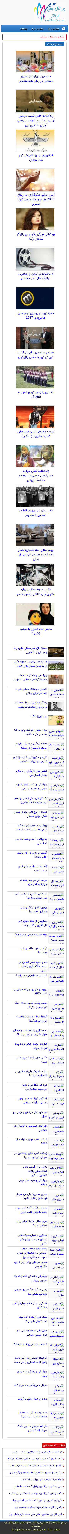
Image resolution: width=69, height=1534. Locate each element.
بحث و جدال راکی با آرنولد (32, 1399)
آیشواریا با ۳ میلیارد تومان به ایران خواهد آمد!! (31, 1018)
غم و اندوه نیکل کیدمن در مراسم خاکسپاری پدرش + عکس (33, 966)
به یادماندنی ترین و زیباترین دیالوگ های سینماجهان (36, 276)
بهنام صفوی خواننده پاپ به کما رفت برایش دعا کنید (30, 732)
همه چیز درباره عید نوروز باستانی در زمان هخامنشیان (36, 78)
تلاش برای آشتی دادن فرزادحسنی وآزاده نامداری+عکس (35, 1171)
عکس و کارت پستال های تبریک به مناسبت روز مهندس (38, 1507)
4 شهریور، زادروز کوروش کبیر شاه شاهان (36, 157)
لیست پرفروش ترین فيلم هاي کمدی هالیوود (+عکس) (35, 434)
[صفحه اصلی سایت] (63, 28)
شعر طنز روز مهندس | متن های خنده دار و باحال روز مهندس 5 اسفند (36, 1514)
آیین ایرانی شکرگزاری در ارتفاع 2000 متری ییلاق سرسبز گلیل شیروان (36, 199)
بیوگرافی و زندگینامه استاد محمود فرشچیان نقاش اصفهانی (30, 677)
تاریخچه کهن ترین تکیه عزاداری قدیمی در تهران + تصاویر (30, 759)
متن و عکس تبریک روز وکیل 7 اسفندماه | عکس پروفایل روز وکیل (38, 1487)
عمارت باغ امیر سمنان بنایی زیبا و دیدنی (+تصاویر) (30, 650)
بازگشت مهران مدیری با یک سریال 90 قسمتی (32, 1428)
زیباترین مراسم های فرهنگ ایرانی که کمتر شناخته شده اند (31, 827)
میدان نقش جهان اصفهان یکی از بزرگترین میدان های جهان (30, 664)
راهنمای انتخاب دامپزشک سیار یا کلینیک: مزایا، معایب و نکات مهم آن (35, 1466)
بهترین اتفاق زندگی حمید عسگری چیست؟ (33, 909)
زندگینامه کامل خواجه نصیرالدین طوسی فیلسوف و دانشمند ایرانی (36, 476)
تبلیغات (23, 29)
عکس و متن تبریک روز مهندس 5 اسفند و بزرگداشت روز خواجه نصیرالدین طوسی (35, 1494)
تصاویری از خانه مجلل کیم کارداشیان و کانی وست (33, 923)
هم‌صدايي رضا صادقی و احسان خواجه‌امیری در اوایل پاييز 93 (30, 1032)
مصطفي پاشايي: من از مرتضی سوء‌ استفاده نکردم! (31, 896)
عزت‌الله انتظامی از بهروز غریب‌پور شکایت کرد (34, 1087)
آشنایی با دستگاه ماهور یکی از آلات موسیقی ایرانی (31, 691)
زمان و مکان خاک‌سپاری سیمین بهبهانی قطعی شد (30, 1291)
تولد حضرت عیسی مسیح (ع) (31, 935)
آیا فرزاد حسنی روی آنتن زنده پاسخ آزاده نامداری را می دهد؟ (30, 1360)
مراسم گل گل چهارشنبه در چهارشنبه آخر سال (33, 882)
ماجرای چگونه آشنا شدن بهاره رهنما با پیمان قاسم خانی (31, 1210)
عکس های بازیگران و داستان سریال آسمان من (31, 773)
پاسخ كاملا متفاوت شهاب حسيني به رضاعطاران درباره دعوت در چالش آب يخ (32, 1253)
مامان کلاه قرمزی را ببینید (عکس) (36, 631)
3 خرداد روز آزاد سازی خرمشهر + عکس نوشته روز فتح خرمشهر (34, 1459)
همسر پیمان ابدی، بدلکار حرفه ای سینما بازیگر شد (30, 1005)
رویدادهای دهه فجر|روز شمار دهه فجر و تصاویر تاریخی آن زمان (36, 555)
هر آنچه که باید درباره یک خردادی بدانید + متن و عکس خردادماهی (37, 1452)
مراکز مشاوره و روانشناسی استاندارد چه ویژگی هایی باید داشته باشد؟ (36, 1473)
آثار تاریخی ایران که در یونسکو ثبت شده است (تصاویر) (31, 800)
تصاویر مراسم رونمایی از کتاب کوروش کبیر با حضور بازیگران (36, 355)
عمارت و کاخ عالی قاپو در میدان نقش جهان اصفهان (30, 814)
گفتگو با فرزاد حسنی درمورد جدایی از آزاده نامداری (32, 1100)
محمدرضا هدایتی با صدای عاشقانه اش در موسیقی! (33, 1414)
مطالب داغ (53, 29)
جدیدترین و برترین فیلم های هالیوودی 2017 (36, 315)
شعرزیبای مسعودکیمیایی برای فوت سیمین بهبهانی (31, 1332)
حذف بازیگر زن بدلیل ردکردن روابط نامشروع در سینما (31, 745)
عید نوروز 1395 (38, 716)
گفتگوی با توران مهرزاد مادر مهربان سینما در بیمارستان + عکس (32, 1239)
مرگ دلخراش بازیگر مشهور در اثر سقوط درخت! (31, 1073)
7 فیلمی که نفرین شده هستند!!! (30, 1344)
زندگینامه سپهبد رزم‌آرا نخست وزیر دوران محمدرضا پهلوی (31, 704)
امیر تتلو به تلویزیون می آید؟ (31, 976)
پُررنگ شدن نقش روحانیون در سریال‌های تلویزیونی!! (30, 1155)
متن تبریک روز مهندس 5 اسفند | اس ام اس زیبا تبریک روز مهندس (37, 1500)
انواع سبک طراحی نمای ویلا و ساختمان (42, 1480)
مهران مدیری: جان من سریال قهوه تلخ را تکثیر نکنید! (31, 1196)
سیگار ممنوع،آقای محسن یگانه (30, 1385)
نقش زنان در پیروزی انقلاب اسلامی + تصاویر (36, 512)
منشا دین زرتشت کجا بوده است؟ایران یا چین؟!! (33, 1319)
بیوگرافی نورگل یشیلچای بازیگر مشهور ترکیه (36, 236)
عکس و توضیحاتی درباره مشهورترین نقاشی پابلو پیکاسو (36, 591)
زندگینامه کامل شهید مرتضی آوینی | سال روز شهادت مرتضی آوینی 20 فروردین (36, 120)
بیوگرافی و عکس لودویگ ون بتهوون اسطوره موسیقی (31, 786)
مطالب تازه (37, 29)
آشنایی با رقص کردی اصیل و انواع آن (35, 394)
